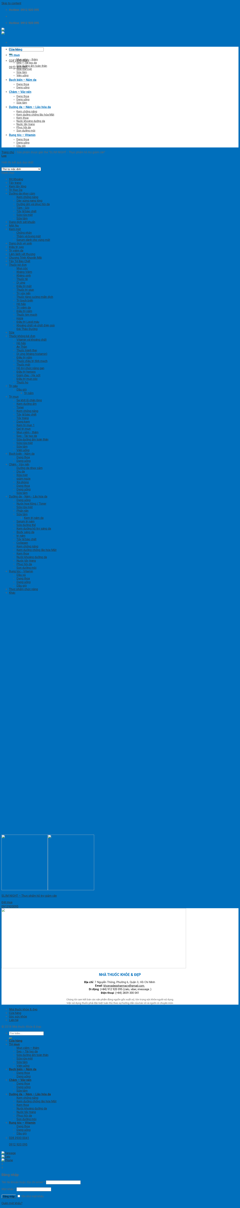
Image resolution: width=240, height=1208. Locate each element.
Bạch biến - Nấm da (21, 454)
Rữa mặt (22, 475)
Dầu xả (21, 575)
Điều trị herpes (26, 372)
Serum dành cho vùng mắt (33, 240)
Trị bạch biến (24, 300)
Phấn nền (22, 511)
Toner (20, 407)
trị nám (20, 535)
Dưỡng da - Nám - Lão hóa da (28, 496)
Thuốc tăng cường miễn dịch (34, 297)
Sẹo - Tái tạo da (26, 436)
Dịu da (20, 471)
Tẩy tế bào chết (26, 211)
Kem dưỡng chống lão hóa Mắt (35, 114)
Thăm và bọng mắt (28, 236)
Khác (12, 593)
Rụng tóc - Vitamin (21, 571)
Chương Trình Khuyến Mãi (25, 257)
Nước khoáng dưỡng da (30, 121)
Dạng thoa (22, 84)
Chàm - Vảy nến (19, 464)
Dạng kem (23, 421)
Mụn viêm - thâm (27, 432)
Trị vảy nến (23, 293)
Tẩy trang (15, 183)
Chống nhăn (24, 233)
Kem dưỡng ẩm (26, 404)
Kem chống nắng (26, 111)
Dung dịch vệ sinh (20, 243)
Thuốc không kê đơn (22, 336)
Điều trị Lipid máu (27, 322)
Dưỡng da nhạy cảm (22, 193)
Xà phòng (22, 482)
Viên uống (22, 75)
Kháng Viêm (24, 272)
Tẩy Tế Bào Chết (19, 261)
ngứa (19, 318)
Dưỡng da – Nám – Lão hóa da (30, 107)
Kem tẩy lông (17, 186)
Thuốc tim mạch (26, 314)
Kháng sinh (23, 275)
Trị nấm (29, 393)
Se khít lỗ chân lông (29, 400)
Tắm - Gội (22, 208)
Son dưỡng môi (25, 130)
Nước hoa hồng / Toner (31, 503)
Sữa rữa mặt (24, 507)
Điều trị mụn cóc (27, 379)
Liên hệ (13, 1020)
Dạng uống (22, 87)
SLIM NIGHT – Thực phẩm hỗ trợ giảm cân (29, 896)
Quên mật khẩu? (12, 1203)
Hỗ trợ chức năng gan (30, 368)
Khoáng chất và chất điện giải (35, 325)
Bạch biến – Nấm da (22, 80)
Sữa (11, 332)
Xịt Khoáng (16, 179)
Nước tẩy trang (25, 124)
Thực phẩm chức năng (23, 589)
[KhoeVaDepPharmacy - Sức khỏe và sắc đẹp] (17, 31)
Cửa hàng (15, 49)
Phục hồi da (23, 127)
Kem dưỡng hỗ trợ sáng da (33, 528)
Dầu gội (21, 145)
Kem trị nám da (34, 518)
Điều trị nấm (24, 311)
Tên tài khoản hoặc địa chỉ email (23, 1182)
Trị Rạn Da (15, 190)
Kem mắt (15, 229)
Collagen (22, 543)
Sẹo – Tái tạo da (26, 62)
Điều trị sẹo (16, 247)
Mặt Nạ (14, 225)
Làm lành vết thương (22, 254)
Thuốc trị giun (25, 290)
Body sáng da (25, 532)
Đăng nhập (9, 1196)
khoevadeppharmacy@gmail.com (124, 985)
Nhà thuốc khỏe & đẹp (23, 1009)
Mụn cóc (22, 268)
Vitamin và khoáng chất (31, 339)
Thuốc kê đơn (18, 265)
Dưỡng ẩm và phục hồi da (33, 204)
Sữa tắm (21, 72)
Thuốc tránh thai (26, 350)
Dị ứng (20, 282)
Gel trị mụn (23, 429)
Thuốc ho (22, 382)
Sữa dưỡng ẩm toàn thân (31, 66)
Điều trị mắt (24, 286)
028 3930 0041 (19, 60)
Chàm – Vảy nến (20, 92)
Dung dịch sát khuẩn (22, 222)
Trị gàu (13, 386)
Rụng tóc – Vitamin (22, 135)
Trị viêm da (16, 250)
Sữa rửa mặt (24, 69)
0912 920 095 (18, 67)
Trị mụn (14, 55)
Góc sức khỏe (18, 1016)
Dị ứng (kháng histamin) (31, 354)
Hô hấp (21, 304)
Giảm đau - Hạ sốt (28, 375)
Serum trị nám (25, 521)
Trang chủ (8, 152)
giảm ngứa (23, 478)
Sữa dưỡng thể (26, 525)
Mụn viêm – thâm (27, 59)
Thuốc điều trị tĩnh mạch (31, 361)
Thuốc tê (22, 279)
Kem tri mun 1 (25, 425)
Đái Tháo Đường (27, 329)
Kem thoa (22, 118)
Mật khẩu (9, 1189)
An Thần (21, 347)
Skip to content (11, 3)
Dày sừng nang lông (29, 200)
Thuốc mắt (23, 364)
